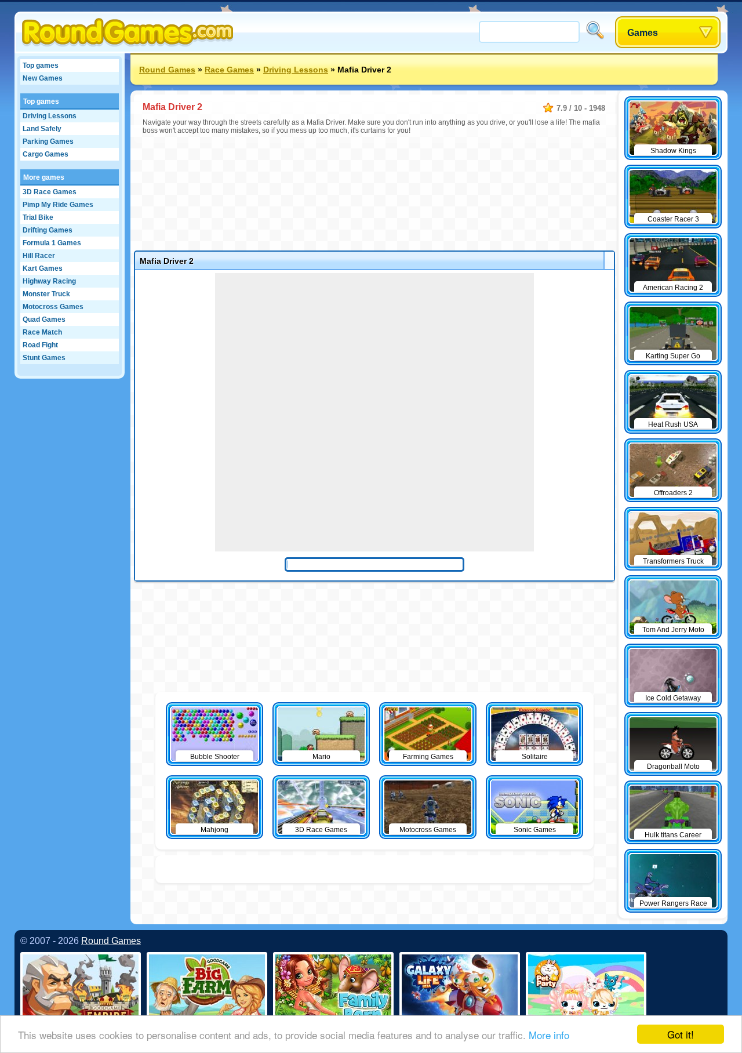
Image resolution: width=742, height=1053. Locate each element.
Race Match (42, 332)
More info (549, 1034)
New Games (43, 78)
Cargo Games (45, 154)
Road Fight (40, 345)
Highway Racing (49, 281)
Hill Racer (39, 256)
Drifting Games (47, 230)
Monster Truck (46, 294)
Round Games (167, 69)
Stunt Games (44, 358)
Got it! (680, 1034)
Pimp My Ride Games (58, 205)
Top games (41, 65)
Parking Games (48, 141)
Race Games (229, 69)
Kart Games (43, 268)
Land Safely (42, 129)
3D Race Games (50, 192)
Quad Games (44, 319)
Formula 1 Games (52, 243)
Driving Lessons (50, 116)
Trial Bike (38, 217)
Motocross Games (53, 307)
